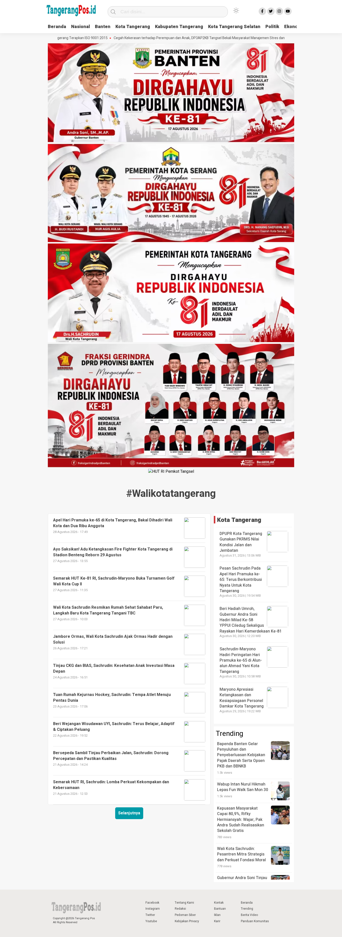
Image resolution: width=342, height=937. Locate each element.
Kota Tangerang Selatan (234, 26)
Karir (217, 921)
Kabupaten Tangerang (179, 26)
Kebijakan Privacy (187, 921)
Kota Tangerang (132, 26)
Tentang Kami (184, 902)
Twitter (150, 915)
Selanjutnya (129, 813)
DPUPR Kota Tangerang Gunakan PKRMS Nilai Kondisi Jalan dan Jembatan (241, 542)
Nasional (80, 26)
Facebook (152, 902)
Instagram (152, 908)
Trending (247, 908)
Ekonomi (293, 26)
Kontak (219, 902)
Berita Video (249, 915)
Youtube (151, 921)
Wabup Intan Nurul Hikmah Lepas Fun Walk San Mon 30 (242, 787)
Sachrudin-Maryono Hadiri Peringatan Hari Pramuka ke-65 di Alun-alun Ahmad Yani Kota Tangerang (241, 660)
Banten (102, 26)
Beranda (57, 26)
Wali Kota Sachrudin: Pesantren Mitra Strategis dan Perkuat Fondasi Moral (241, 854)
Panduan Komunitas (255, 921)
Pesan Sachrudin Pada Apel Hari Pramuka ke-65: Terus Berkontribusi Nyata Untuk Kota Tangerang (241, 579)
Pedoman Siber (185, 915)
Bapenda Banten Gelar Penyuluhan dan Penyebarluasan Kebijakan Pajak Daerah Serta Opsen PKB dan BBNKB (241, 755)
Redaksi (180, 908)
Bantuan (220, 908)
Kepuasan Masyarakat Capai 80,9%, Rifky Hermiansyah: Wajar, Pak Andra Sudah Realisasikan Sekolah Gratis (240, 819)
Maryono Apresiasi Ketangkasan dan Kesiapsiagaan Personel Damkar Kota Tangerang (242, 697)
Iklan (217, 915)
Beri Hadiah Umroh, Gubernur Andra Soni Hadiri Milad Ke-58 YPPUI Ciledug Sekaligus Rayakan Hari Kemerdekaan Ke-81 (251, 620)
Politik (272, 26)
